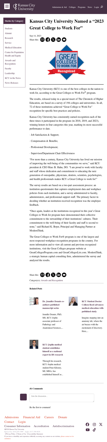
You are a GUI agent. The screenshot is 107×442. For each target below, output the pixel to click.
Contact (9, 422)
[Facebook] (87, 423)
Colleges (72, 7)
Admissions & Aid (59, 7)
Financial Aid (32, 417)
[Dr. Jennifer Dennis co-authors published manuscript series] (34, 301)
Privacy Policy (10, 434)
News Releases (11, 82)
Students (8, 28)
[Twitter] (101, 423)
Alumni (8, 33)
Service (8, 42)
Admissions (12, 417)
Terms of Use (22, 434)
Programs (81, 7)
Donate (62, 417)
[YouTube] (87, 429)
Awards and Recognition (52, 280)
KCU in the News (13, 77)
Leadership (10, 73)
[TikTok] (94, 429)
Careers (49, 417)
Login (96, 7)
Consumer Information (17, 426)
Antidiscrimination (63, 426)
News (90, 7)
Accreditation (41, 426)
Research (9, 37)
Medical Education (13, 47)
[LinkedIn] (101, 429)
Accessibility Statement (35, 434)
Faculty (8, 68)
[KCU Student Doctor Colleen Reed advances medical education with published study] (73, 301)
